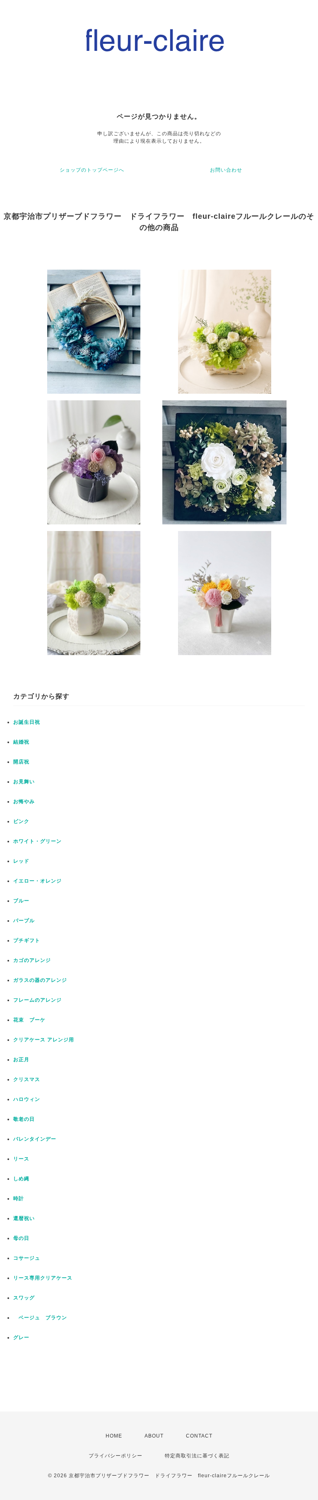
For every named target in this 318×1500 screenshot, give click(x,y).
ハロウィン (26, 1099)
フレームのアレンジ (37, 1000)
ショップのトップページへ (92, 170)
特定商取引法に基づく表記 (197, 1456)
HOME (114, 1436)
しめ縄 (21, 1179)
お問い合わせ (226, 170)
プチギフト (26, 940)
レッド (21, 861)
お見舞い (24, 782)
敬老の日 (24, 1119)
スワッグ (24, 1298)
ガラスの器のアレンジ (40, 980)
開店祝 (21, 762)
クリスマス (26, 1079)
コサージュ (26, 1258)
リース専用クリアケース (42, 1278)
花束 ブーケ (29, 1020)
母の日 (21, 1238)
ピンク (21, 821)
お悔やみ (24, 801)
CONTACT (199, 1436)
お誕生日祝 (26, 722)
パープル (24, 920)
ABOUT (154, 1436)
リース (21, 1159)
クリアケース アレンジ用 (43, 1040)
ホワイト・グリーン (37, 841)
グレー (21, 1337)
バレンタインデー (34, 1139)
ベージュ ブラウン (40, 1318)
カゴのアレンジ (32, 960)
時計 (18, 1198)
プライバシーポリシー (115, 1456)
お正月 (21, 1059)
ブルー (21, 901)
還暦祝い (24, 1218)
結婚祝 (21, 742)
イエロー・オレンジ (37, 881)
